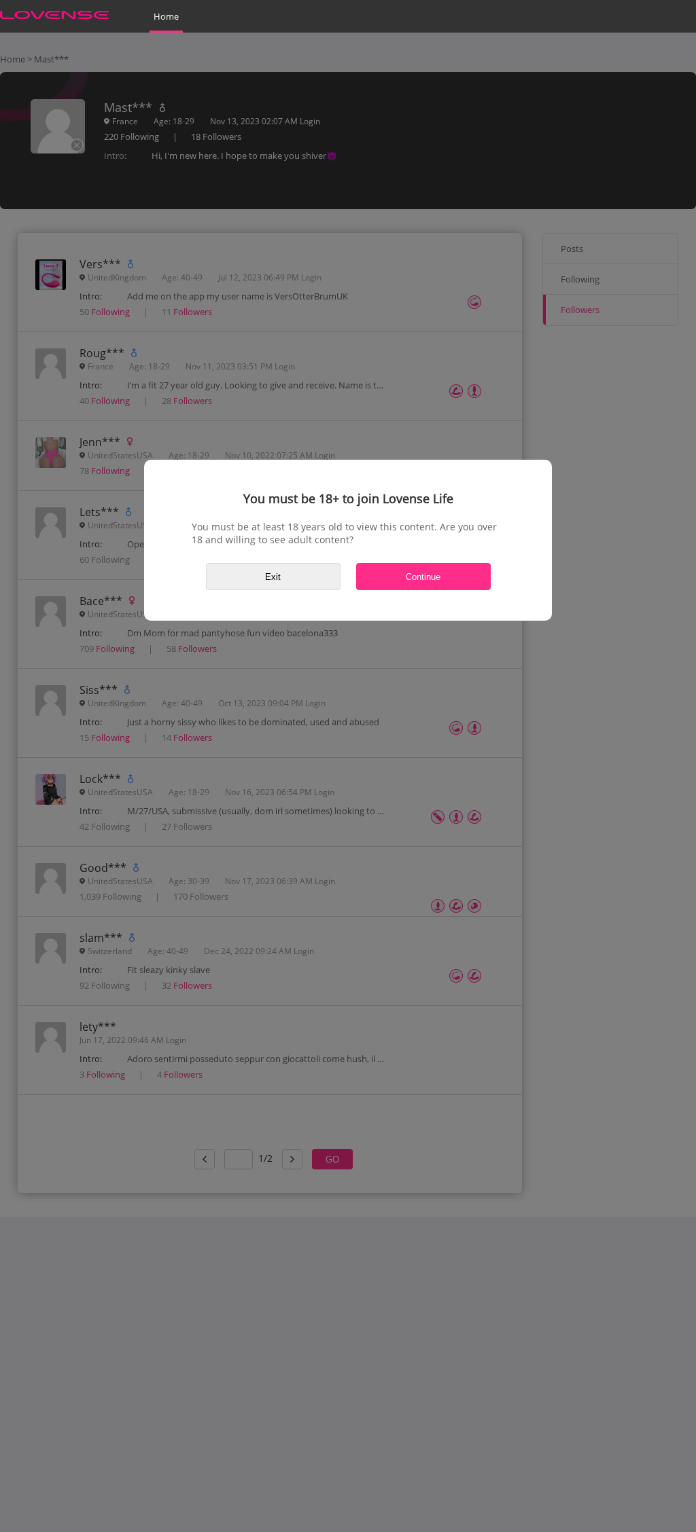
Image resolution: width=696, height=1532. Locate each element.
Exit (273, 577)
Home (166, 16)
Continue (423, 577)
